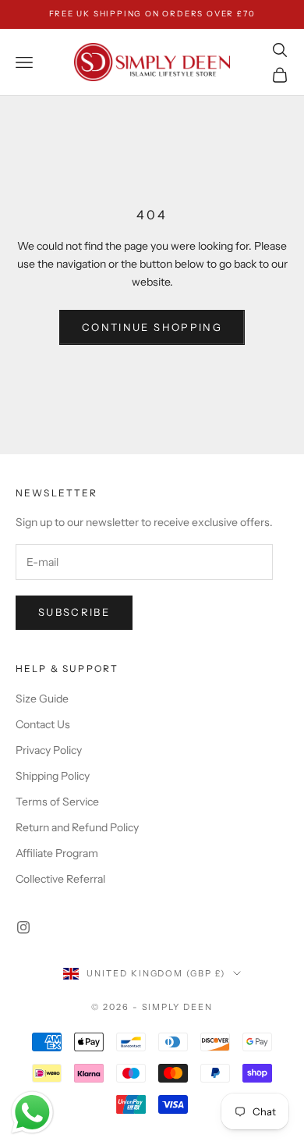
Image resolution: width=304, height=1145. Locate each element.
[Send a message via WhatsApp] (32, 1112)
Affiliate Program (57, 853)
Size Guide (42, 699)
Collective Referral (60, 879)
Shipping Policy (53, 776)
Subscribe (74, 612)
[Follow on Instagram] (23, 927)
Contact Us (43, 724)
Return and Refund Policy (77, 827)
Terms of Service (57, 802)
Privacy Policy (49, 750)
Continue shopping (152, 327)
